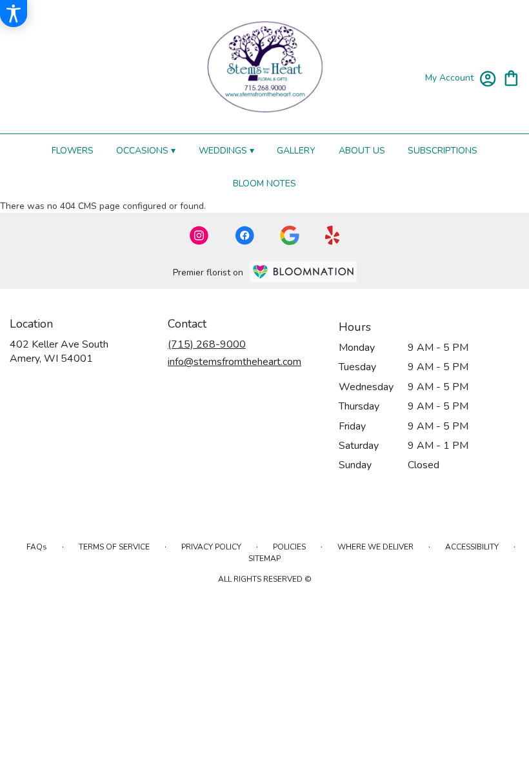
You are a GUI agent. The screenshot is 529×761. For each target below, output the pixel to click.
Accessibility (472, 547)
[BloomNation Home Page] (303, 271)
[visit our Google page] (289, 235)
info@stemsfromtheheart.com (234, 362)
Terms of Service (114, 547)
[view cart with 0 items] (511, 77)
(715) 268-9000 (207, 344)
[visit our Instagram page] (199, 235)
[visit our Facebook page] (244, 235)
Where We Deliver (375, 547)
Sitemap (264, 558)
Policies (289, 547)
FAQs (36, 547)
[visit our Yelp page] (332, 235)
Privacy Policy (211, 547)
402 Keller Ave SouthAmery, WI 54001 (59, 351)
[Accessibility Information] (13, 13)
